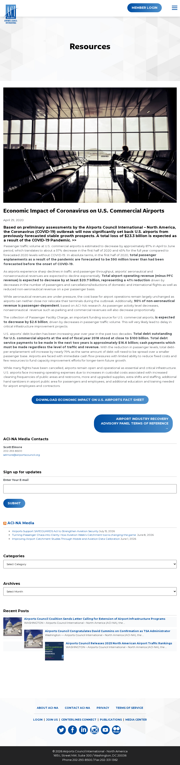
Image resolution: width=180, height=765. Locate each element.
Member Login (144, 8)
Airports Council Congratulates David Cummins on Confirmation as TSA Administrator (107, 631)
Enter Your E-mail (16, 480)
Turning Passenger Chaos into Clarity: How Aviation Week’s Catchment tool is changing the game (74, 534)
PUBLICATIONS (111, 719)
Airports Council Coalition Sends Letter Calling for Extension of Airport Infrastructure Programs (94, 618)
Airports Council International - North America (95, 751)
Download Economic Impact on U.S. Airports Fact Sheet (90, 400)
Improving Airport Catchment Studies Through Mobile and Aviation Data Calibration (66, 538)
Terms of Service (129, 707)
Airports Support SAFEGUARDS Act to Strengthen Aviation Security (55, 531)
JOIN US (52, 719)
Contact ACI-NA (77, 707)
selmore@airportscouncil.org (21, 454)
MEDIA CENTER (136, 719)
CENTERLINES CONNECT (78, 719)
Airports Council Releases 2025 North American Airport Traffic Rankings (119, 643)
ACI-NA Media (20, 523)
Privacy (103, 707)
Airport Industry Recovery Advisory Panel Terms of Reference (134, 421)
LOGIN (38, 719)
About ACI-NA (47, 707)
